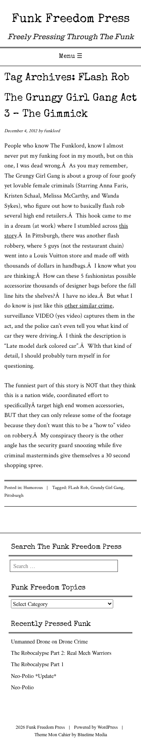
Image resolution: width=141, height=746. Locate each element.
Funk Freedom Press (71, 19)
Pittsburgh (14, 495)
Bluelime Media (92, 734)
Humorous (33, 488)
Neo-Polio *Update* (33, 675)
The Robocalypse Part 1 (37, 664)
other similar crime (88, 306)
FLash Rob (78, 488)
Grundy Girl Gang (106, 488)
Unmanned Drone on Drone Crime (49, 641)
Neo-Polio (22, 687)
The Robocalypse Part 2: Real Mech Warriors (61, 652)
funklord (52, 131)
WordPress (108, 727)
